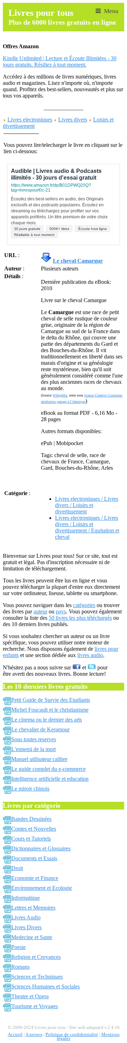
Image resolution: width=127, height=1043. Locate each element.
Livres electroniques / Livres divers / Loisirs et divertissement (86, 505)
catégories (84, 605)
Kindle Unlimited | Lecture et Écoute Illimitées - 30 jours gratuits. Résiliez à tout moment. (59, 61)
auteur (40, 611)
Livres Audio (26, 917)
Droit (17, 868)
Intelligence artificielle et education (50, 779)
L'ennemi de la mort (33, 749)
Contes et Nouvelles (33, 829)
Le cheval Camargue (78, 261)
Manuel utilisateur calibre (39, 759)
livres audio (90, 655)
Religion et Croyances (36, 957)
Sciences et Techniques (37, 977)
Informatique (25, 898)
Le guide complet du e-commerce (48, 769)
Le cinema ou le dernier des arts (46, 720)
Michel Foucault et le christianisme (50, 710)
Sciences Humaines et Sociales (45, 986)
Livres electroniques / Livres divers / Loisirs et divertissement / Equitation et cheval (87, 527)
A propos (33, 1034)
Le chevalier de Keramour (40, 729)
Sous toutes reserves (33, 739)
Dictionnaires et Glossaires (41, 848)
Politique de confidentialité (72, 1034)
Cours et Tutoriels (31, 839)
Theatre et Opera (30, 996)
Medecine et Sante (31, 937)
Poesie (18, 947)
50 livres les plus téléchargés (80, 618)
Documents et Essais (34, 858)
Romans (20, 967)
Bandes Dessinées (31, 819)
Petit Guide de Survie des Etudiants (50, 700)
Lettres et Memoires (33, 908)
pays (61, 611)
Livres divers (72, 120)
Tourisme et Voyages (34, 1006)
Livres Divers (26, 927)
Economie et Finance (34, 878)
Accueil (15, 1034)
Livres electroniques (29, 120)
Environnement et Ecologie (41, 888)
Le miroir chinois (30, 789)
